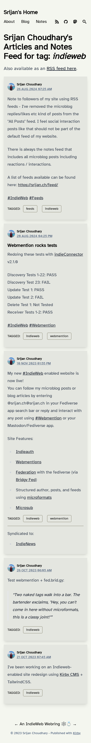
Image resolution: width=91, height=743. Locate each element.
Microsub (24, 507)
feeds (30, 209)
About (9, 21)
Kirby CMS (69, 674)
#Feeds (36, 197)
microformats (39, 497)
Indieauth (25, 451)
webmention (59, 336)
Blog (25, 21)
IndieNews (25, 543)
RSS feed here (61, 68)
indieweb (51, 209)
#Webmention (42, 325)
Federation (26, 472)
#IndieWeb (17, 197)
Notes (41, 21)
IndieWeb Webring (43, 723)
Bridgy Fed (26, 479)
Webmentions (28, 461)
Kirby (76, 733)
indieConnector (68, 254)
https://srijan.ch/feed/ (38, 184)
